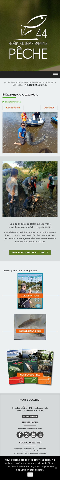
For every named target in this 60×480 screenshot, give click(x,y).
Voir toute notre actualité (30, 252)
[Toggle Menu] (55, 74)
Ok (30, 474)
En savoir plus (30, 416)
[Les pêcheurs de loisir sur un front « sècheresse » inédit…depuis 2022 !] (30, 189)
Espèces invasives (30, 331)
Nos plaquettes (30, 375)
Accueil (7, 82)
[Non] (56, 468)
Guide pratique (30, 295)
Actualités (16, 82)
